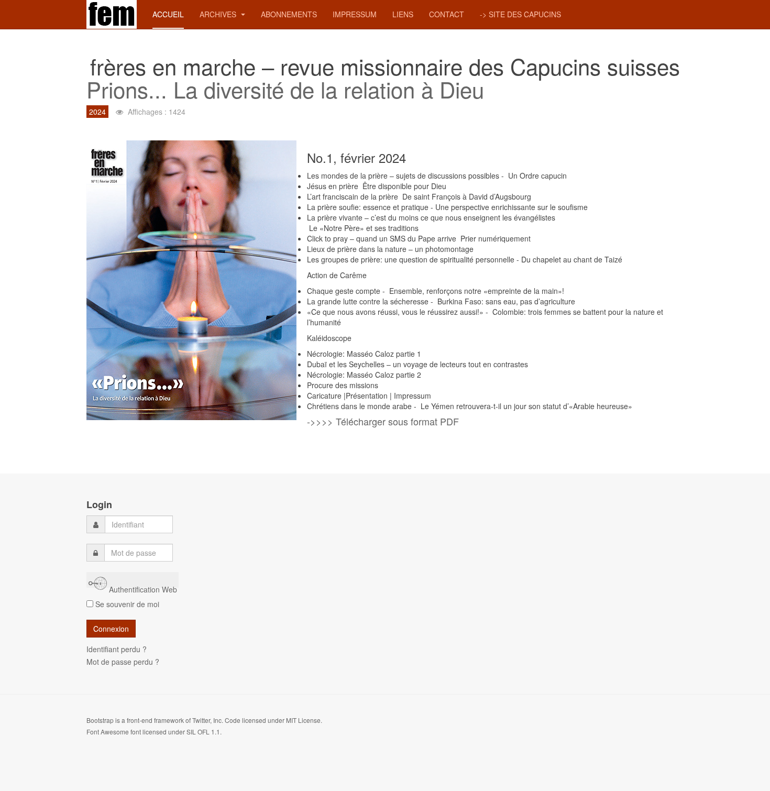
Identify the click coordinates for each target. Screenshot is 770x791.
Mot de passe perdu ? (122, 661)
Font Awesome (107, 731)
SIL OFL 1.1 (203, 731)
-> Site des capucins (520, 14)
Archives (219, 14)
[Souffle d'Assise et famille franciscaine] (111, 14)
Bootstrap (100, 720)
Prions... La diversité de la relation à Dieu (285, 89)
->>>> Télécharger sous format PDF (383, 421)
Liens (402, 14)
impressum (355, 14)
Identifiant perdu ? (116, 649)
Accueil (168, 14)
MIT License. (304, 720)
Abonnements (289, 14)
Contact (446, 14)
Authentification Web (142, 586)
